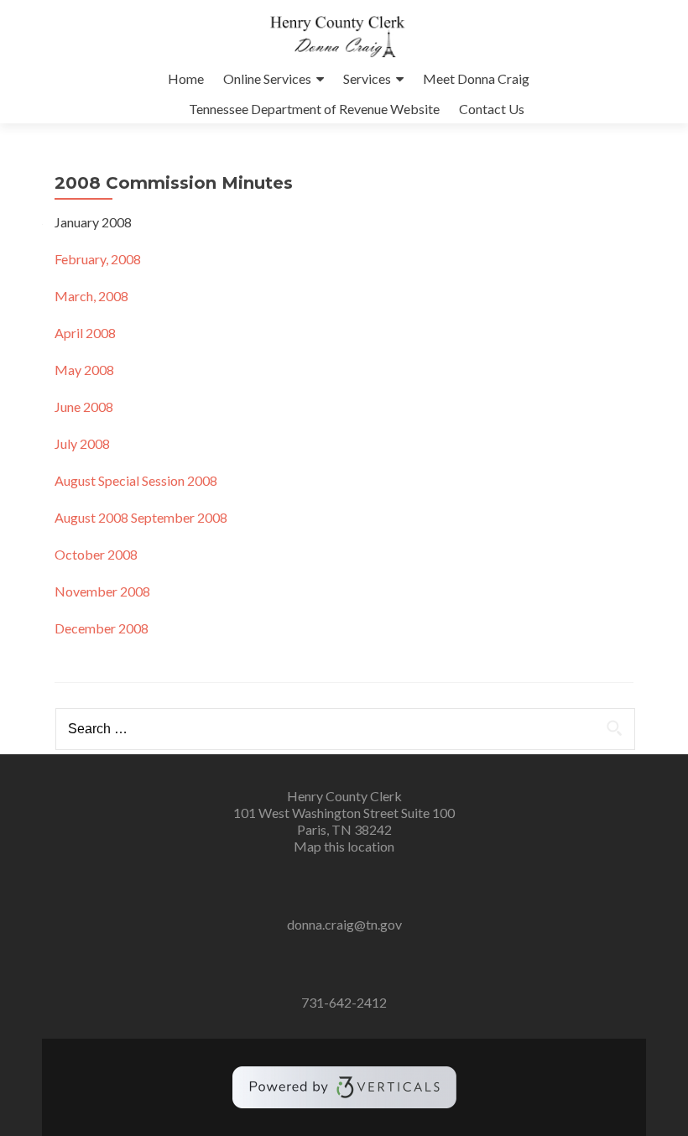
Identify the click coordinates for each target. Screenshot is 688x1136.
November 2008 (102, 591)
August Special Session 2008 (136, 480)
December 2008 (102, 628)
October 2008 (96, 554)
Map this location (344, 846)
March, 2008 (91, 296)
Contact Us (491, 109)
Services (367, 78)
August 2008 (91, 517)
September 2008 (179, 517)
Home (186, 78)
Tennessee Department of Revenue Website (314, 109)
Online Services (267, 78)
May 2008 (84, 370)
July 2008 (82, 443)
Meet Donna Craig (476, 78)
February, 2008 (98, 259)
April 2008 (85, 333)
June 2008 (84, 406)
